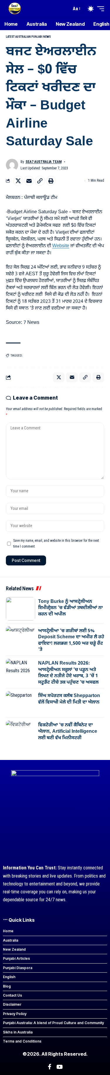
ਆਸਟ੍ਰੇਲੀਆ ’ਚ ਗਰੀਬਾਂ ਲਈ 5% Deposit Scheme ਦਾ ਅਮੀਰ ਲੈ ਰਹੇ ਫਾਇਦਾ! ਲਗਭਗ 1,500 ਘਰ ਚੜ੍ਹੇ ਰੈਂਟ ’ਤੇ (71, 640)
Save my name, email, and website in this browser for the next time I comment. (56, 543)
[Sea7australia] (14, 9)
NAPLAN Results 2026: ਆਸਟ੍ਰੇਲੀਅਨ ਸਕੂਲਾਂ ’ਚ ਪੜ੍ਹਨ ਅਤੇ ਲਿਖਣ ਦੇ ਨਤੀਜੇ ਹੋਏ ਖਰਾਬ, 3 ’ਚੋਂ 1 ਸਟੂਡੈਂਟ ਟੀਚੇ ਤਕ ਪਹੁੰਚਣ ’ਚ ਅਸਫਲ (68, 673)
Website (60, 246)
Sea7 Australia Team (44, 162)
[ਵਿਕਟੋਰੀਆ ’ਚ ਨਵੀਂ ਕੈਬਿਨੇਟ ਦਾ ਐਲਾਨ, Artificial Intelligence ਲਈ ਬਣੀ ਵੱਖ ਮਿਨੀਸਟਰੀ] (20, 732)
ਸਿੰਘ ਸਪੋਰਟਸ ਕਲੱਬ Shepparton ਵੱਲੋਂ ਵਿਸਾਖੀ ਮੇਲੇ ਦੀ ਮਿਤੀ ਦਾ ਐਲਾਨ (69, 699)
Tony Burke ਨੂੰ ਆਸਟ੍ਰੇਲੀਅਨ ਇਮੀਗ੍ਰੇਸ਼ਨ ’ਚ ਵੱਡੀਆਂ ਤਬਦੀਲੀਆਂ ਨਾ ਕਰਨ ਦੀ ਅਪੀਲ (70, 608)
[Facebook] (49, 1066)
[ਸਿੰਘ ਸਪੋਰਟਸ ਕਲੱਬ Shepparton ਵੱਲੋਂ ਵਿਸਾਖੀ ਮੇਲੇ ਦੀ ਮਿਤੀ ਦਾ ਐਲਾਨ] (20, 703)
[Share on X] (18, 181)
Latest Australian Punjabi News (28, 36)
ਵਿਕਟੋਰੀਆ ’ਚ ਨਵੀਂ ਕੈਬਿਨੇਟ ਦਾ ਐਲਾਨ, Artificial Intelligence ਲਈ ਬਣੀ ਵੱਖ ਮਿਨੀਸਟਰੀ (67, 731)
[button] (76, 9)
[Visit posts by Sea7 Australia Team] (12, 165)
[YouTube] (59, 1066)
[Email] (29, 181)
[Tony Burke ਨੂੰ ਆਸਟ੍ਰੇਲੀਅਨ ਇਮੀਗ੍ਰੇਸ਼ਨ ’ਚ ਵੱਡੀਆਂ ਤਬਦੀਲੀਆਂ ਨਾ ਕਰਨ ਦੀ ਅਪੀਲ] (20, 608)
